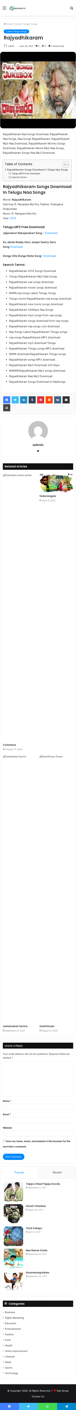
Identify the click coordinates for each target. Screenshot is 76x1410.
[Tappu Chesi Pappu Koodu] (13, 1192)
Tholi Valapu (34, 1228)
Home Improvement (16, 1351)
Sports (8, 1367)
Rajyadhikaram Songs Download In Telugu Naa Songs (37, 169)
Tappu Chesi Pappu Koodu (43, 1184)
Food (7, 1339)
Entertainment (13, 1328)
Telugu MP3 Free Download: (26, 173)
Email (7, 1114)
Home (9, 24)
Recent (57, 1172)
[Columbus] (20, 607)
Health (8, 1345)
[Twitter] (15, 399)
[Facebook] (6, 399)
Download (51, 233)
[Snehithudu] (56, 889)
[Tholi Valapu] (13, 1236)
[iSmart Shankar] (13, 1214)
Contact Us (38, 1396)
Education (10, 1323)
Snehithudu (46, 1026)
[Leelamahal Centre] (20, 889)
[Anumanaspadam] (13, 1280)
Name (7, 1101)
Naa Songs (63, 1390)
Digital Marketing (14, 1317)
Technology (11, 1373)
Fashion (9, 1334)
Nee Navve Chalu (36, 1250)
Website (7, 1127)
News (8, 1362)
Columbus (9, 745)
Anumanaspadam (37, 1272)
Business (10, 1312)
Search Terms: (19, 177)
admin (11, 46)
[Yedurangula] (56, 483)
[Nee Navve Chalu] (13, 1258)
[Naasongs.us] (18, 8)
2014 (13, 218)
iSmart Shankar (36, 1206)
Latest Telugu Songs (26, 24)
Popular (19, 1172)
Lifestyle (10, 1356)
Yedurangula (47, 496)
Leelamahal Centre (15, 1026)
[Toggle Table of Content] (64, 165)
